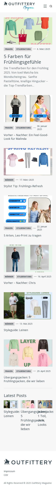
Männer (9, 180)
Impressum (9, 471)
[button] (45, 6)
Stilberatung (23, 49)
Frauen (9, 49)
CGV (6, 474)
